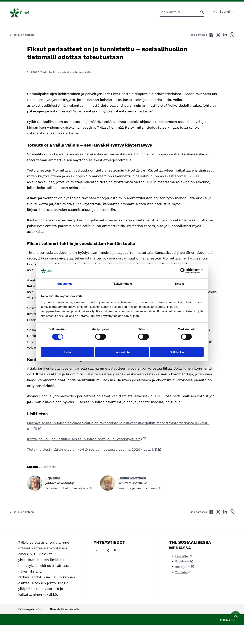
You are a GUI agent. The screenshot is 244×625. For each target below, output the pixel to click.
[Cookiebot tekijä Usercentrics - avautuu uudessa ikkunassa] (187, 271)
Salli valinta (122, 352)
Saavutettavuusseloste (65, 609)
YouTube (181, 572)
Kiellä (67, 352)
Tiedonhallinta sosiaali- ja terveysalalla (65, 72)
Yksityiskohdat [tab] (122, 283)
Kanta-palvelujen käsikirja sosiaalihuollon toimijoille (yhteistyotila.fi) (84, 439)
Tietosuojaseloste (29, 609)
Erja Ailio (52, 478)
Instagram (182, 567)
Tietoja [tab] (179, 283)
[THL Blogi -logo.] (23, 13)
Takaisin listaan (24, 34)
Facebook (182, 561)
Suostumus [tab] (65, 283)
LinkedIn (181, 556)
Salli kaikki (177, 352)
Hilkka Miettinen (132, 478)
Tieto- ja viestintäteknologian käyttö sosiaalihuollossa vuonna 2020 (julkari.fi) (92, 449)
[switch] (100, 337)
